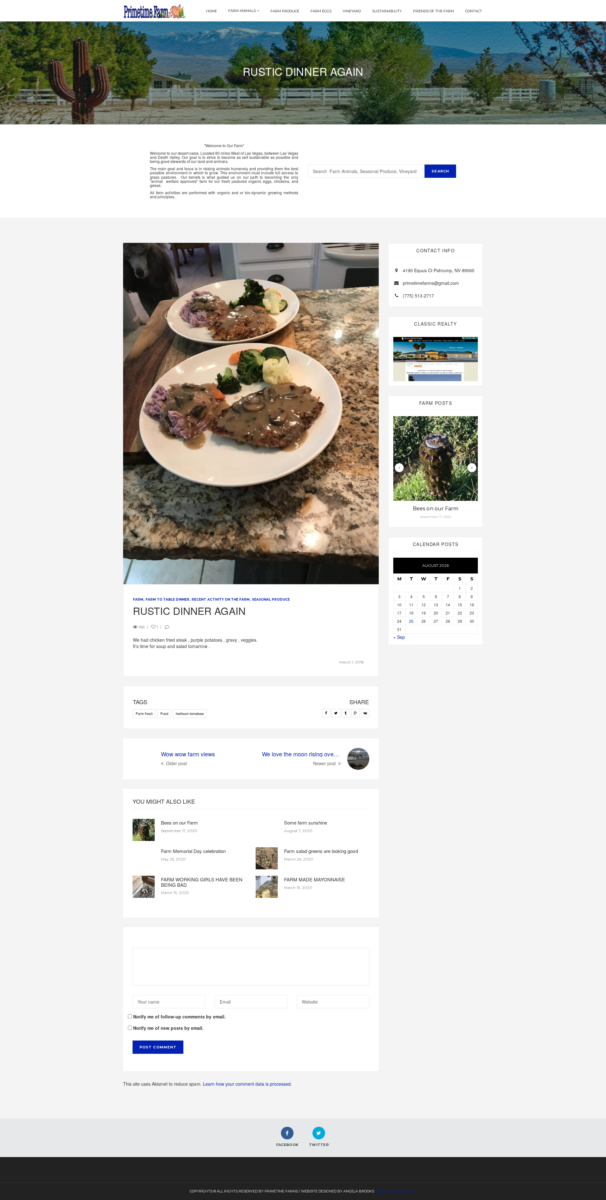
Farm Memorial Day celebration (193, 851)
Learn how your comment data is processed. (247, 1084)
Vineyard (352, 11)
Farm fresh (144, 713)
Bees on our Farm (179, 822)
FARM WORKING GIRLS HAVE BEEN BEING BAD (201, 882)
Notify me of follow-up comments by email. (179, 1016)
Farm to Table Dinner (167, 599)
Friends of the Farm (433, 11)
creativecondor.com (395, 1191)
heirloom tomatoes (190, 713)
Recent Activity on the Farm (220, 599)
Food (164, 713)
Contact (473, 11)
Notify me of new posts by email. (168, 1028)
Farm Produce (284, 11)
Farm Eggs (321, 11)
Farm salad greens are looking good (321, 851)
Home (211, 11)
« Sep (399, 637)
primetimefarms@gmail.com (431, 283)
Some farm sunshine (305, 822)
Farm (138, 599)
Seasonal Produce (271, 599)
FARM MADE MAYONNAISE (314, 879)
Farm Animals (242, 11)
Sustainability (386, 11)
